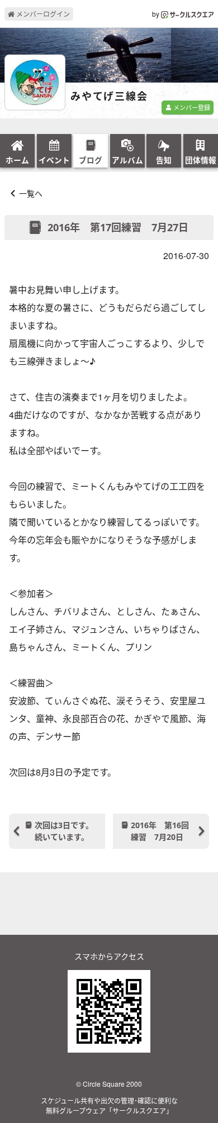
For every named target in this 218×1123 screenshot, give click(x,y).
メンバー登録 (191, 107)
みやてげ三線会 (109, 96)
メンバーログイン (42, 13)
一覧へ (30, 193)
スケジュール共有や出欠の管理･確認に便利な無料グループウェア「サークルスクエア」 (109, 1105)
